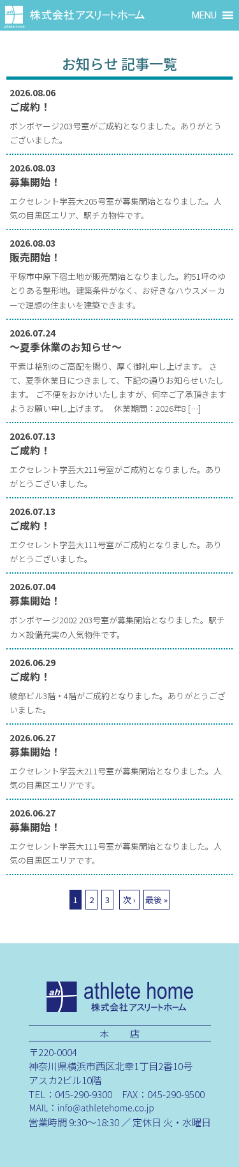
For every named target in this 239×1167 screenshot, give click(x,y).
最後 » (156, 900)
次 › (129, 900)
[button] (204, 15)
